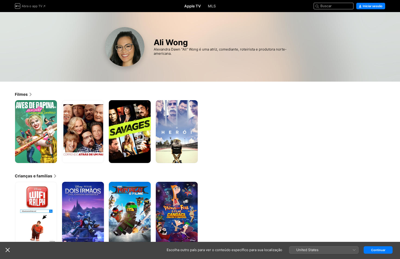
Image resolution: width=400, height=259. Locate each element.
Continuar (378, 250)
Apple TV (192, 6)
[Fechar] (8, 250)
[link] (23, 94)
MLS (212, 6)
